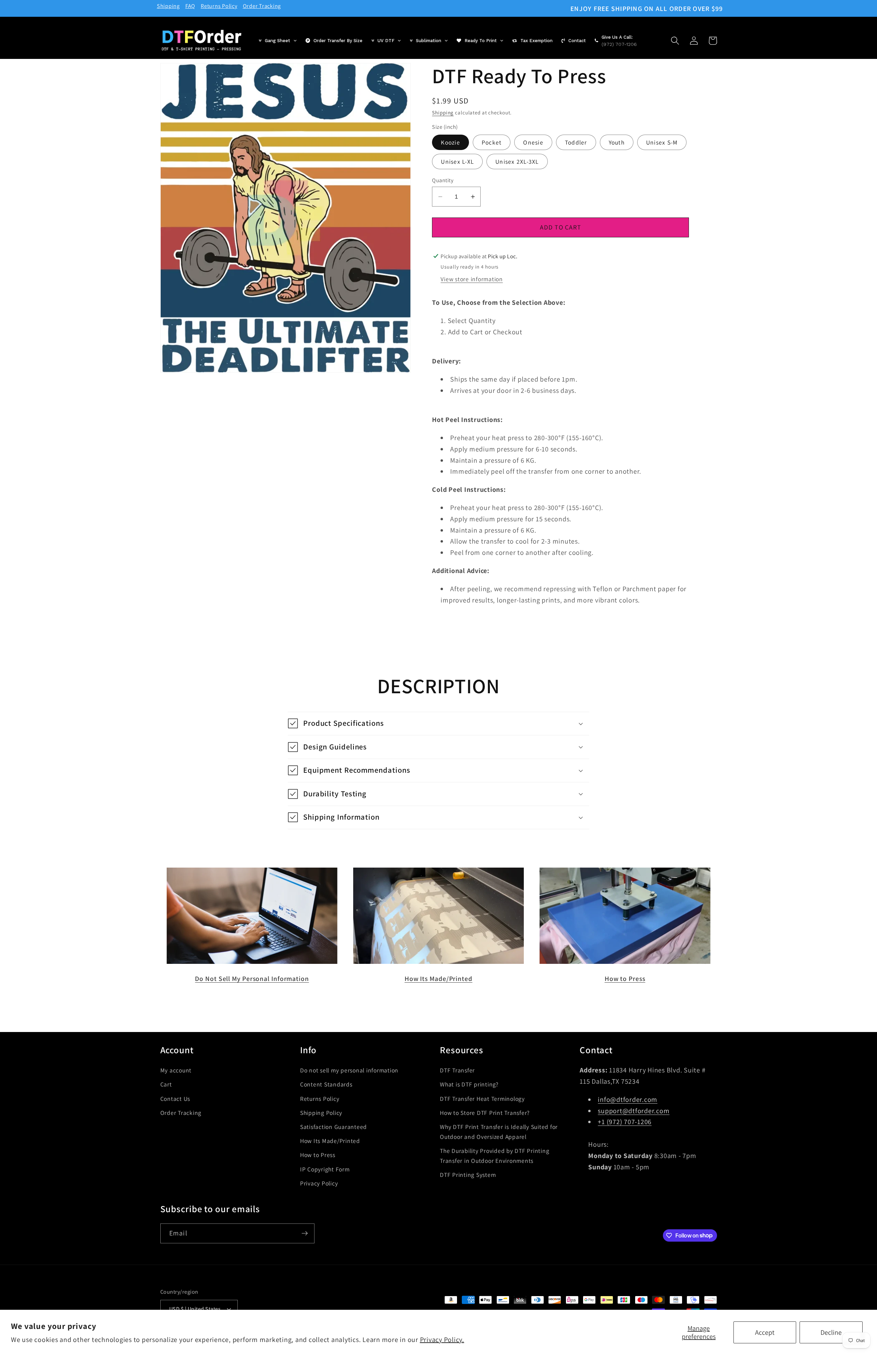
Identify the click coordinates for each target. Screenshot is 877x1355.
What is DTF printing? (469, 1084)
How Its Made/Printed (438, 978)
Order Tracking (262, 6)
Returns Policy (219, 6)
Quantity (442, 180)
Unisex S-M (662, 142)
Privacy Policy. (442, 1339)
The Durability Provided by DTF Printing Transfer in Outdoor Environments (494, 1155)
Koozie (450, 142)
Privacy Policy (319, 1183)
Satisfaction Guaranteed (333, 1126)
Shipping (168, 6)
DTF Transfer (457, 1070)
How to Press (625, 978)
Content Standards (326, 1084)
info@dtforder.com (627, 1099)
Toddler (576, 142)
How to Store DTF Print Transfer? (485, 1112)
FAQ (190, 6)
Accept (765, 1332)
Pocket (492, 142)
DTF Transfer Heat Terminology (482, 1098)
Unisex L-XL (457, 161)
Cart (166, 1084)
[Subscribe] (304, 1233)
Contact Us (175, 1098)
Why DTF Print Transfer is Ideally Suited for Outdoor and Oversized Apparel (499, 1131)
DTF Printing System (468, 1174)
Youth (617, 142)
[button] (675, 40)
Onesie (533, 142)
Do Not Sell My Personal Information (252, 978)
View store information (472, 279)
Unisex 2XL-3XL (517, 161)
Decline (831, 1332)
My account (176, 1070)
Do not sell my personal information (349, 1070)
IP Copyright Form (325, 1169)
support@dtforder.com (633, 1110)
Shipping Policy (321, 1112)
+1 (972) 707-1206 (625, 1121)
